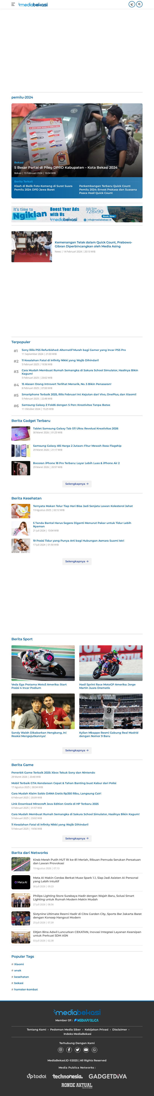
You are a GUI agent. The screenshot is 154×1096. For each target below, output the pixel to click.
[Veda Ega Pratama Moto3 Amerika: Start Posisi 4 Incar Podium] (43, 663)
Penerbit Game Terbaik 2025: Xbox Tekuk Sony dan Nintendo (53, 772)
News (58, 251)
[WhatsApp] (94, 1050)
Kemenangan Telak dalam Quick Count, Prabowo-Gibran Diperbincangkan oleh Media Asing (93, 244)
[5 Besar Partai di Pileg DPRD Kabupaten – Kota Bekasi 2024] (77, 140)
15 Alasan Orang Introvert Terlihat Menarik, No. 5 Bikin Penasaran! (66, 384)
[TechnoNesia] (67, 1076)
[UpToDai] (37, 1076)
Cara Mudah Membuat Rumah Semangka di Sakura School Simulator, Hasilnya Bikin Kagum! (80, 372)
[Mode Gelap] (132, 4)
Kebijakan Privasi (96, 1029)
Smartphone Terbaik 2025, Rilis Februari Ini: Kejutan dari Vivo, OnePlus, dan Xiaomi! (79, 394)
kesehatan (21, 977)
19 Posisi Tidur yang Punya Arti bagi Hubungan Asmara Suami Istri (78, 540)
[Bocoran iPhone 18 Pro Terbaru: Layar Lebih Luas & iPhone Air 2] (20, 468)
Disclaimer (119, 1029)
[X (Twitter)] (77, 1050)
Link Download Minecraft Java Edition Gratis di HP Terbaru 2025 (55, 804)
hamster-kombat (26, 989)
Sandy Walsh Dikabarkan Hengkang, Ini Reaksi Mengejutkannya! (38, 734)
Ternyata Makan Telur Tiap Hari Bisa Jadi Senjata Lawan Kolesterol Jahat (83, 506)
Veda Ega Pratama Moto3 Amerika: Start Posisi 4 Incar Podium (39, 686)
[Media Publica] (86, 1020)
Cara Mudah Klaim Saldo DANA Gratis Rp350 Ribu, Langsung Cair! (56, 793)
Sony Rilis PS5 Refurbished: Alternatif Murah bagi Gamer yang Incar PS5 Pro (74, 350)
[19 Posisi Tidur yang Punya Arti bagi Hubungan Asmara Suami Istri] (20, 546)
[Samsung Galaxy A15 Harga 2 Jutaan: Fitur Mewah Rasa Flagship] (20, 451)
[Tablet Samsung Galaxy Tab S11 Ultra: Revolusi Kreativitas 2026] (20, 433)
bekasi (18, 983)
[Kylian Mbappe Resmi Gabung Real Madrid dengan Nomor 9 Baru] (111, 711)
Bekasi (18, 162)
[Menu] (14, 4)
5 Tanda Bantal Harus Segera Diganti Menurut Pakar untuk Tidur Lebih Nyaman (82, 524)
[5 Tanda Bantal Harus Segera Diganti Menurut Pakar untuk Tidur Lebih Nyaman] (20, 528)
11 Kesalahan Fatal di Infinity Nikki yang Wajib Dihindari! (60, 360)
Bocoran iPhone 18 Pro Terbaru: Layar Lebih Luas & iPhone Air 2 (76, 463)
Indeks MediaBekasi (77, 1034)
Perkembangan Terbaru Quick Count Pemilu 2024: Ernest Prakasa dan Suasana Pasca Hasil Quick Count (108, 189)
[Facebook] (69, 1050)
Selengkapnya (75, 484)
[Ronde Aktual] (77, 1085)
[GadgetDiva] (107, 1076)
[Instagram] (60, 1050)
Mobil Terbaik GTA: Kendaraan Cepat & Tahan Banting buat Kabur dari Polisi (63, 783)
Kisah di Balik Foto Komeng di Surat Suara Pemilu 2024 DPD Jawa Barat (43, 187)
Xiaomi (19, 964)
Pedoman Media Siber (65, 1029)
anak (17, 970)
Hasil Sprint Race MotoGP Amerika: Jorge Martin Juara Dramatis (107, 686)
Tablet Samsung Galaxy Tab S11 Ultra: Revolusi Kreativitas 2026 (75, 428)
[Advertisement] (79, 20)
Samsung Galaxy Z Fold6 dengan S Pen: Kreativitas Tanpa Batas (66, 405)
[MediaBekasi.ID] (32, 4)
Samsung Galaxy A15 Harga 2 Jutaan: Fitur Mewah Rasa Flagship (77, 445)
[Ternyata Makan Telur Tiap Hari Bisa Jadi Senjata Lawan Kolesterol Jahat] (20, 511)
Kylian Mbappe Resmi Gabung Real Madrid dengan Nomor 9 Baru (108, 734)
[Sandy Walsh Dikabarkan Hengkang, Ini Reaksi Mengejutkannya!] (43, 711)
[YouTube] (86, 1050)
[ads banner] (77, 214)
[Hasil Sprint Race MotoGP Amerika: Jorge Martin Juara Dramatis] (111, 663)
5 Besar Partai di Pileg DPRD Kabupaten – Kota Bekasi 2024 (65, 167)
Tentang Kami (36, 1029)
